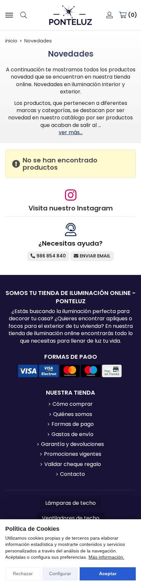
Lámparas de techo (70, 503)
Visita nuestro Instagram (71, 208)
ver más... (71, 132)
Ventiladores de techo (70, 518)
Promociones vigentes (72, 454)
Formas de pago (72, 424)
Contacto (72, 474)
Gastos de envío (72, 434)
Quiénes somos (72, 414)
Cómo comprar (72, 404)
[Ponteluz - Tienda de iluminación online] (70, 15)
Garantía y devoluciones (72, 444)
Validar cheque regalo (72, 464)
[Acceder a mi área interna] (109, 15)
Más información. (106, 557)
